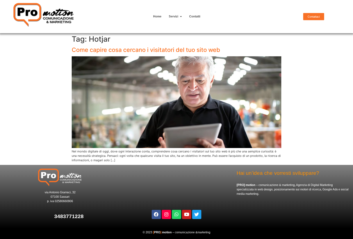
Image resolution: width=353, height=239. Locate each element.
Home (157, 16)
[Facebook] (156, 214)
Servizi (173, 16)
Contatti (194, 16)
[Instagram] (166, 214)
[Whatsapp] (176, 214)
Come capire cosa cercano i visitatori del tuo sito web (146, 49)
